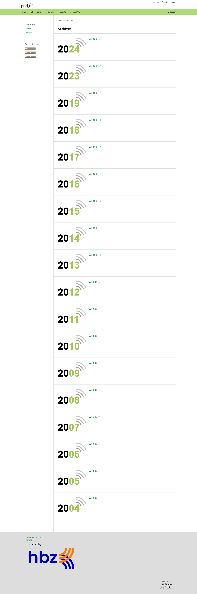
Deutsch (28, 32)
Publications (36, 12)
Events (63, 12)
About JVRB (75, 12)
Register (165, 2)
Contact (156, 2)
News (23, 12)
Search (173, 12)
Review (50, 12)
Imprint (28, 540)
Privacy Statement (33, 537)
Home (60, 20)
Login (173, 2)
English (28, 28)
